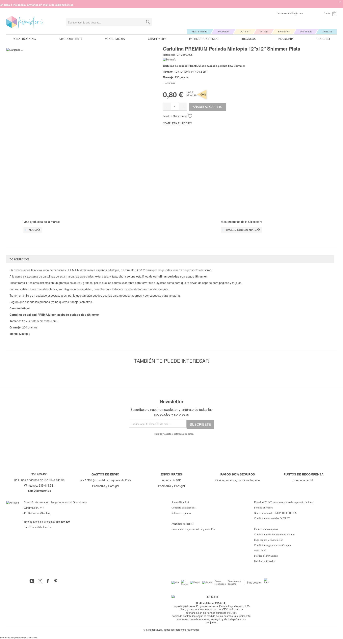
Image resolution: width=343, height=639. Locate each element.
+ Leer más (169, 82)
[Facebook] (48, 581)
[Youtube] (32, 581)
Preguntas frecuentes (183, 523)
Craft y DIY (157, 38)
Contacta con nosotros (184, 507)
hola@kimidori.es (41, 527)
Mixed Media (115, 38)
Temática (327, 31)
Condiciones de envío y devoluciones (274, 534)
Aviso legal (260, 550)
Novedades (223, 31)
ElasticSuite (31, 637)
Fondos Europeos (263, 507)
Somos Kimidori (180, 502)
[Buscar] (148, 22)
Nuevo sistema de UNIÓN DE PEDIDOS (275, 513)
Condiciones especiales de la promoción (193, 529)
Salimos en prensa (181, 513)
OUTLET (245, 31)
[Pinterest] (56, 581)
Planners (286, 38)
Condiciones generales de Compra (272, 545)
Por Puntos (284, 31)
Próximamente (199, 31)
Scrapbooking (24, 38)
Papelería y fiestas (204, 38)
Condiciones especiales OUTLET (272, 518)
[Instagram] (40, 581)
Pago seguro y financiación (268, 540)
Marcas (264, 31)
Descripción (19, 259)
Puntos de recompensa (266, 529)
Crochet (323, 38)
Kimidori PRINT (70, 38)
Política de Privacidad (266, 555)
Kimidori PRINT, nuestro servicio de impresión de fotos (283, 502)
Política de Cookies (264, 561)
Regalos (249, 38)
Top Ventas (306, 31)
